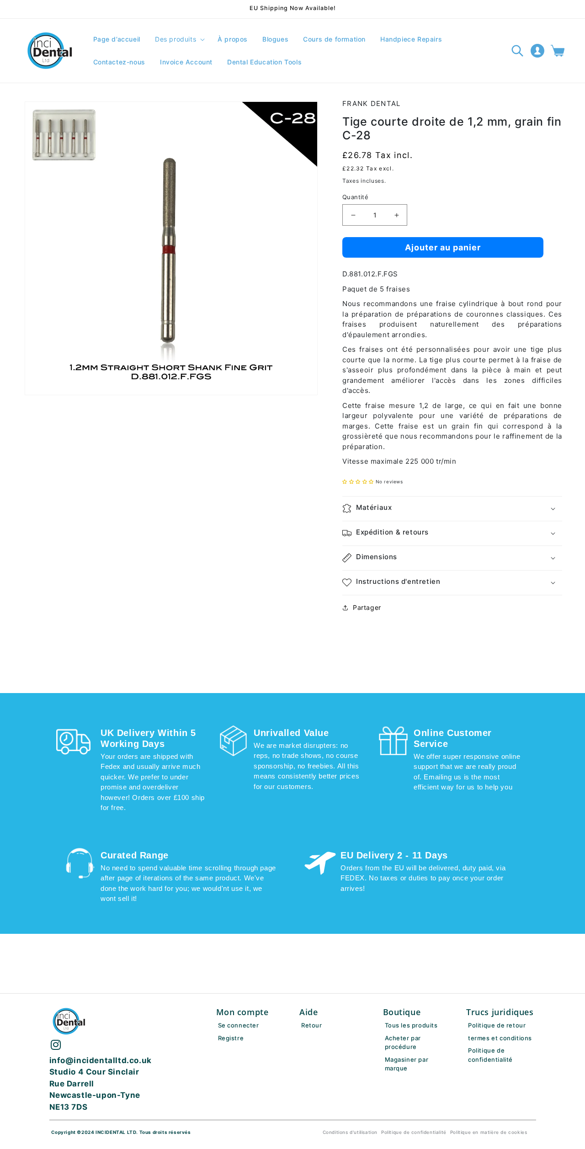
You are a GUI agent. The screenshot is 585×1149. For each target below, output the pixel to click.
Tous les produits (411, 1025)
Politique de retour (497, 1025)
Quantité (355, 197)
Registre (231, 1038)
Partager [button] (367, 607)
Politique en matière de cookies (488, 1132)
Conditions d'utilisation (350, 1132)
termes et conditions (500, 1038)
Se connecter (238, 1025)
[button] (178, 39)
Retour (311, 1025)
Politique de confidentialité (414, 1132)
